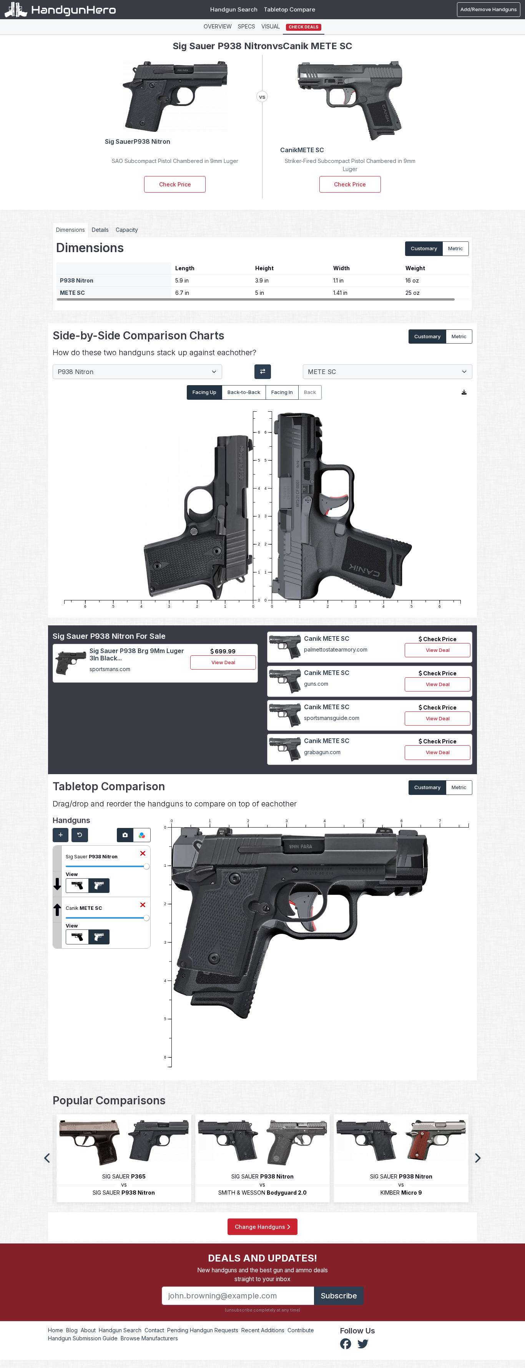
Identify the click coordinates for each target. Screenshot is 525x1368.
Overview (218, 26)
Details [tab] (100, 229)
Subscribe (339, 1295)
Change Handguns (261, 1226)
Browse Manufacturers (149, 1338)
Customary (424, 248)
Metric (455, 248)
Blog (72, 1330)
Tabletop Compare (289, 9)
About (88, 1330)
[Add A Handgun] (60, 835)
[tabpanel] (262, 271)
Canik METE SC (326, 638)
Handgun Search (234, 9)
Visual (270, 26)
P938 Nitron (76, 280)
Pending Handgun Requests (202, 1330)
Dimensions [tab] (70, 229)
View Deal (223, 662)
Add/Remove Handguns (488, 9)
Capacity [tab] (127, 229)
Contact (154, 1330)
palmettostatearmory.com (335, 649)
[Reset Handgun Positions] (79, 835)
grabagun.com (322, 752)
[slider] (146, 866)
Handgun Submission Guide (83, 1338)
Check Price (175, 184)
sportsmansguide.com (331, 718)
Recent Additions (262, 1330)
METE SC (72, 292)
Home (55, 1330)
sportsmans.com (110, 669)
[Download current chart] (464, 392)
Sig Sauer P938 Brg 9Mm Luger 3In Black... (137, 654)
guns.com (316, 683)
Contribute (300, 1330)
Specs (246, 26)
